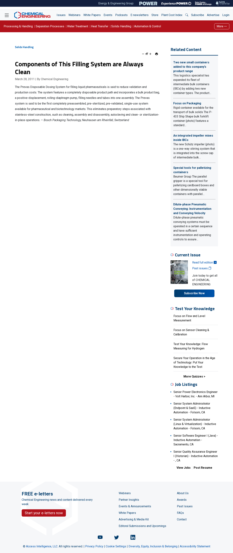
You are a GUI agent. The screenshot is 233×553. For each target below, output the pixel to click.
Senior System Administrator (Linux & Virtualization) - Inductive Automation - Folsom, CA (194, 424)
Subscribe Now (194, 293)
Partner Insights (129, 499)
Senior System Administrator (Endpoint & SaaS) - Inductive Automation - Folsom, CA (191, 408)
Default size (146, 54)
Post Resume (203, 467)
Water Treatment (77, 26)
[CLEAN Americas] (223, 3)
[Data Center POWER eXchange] (203, 3)
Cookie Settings (116, 546)
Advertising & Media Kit (134, 519)
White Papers (92, 15)
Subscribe (197, 15)
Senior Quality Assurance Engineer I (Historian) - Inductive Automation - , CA (195, 456)
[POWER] (148, 3)
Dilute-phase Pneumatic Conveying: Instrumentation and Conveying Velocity (192, 209)
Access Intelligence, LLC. (42, 546)
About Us (183, 493)
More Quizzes (193, 376)
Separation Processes (50, 26)
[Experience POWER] (176, 3)
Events (108, 15)
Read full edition (203, 262)
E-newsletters (140, 15)
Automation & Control (147, 26)
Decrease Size (143, 54)
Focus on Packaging (187, 103)
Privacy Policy (94, 546)
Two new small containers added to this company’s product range (191, 67)
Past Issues (185, 506)
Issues (61, 15)
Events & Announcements (135, 506)
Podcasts (121, 15)
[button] (187, 15)
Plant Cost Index (171, 15)
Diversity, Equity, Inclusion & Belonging (153, 546)
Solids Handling (121, 26)
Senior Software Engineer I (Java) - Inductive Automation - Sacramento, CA (195, 440)
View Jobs (184, 467)
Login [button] (225, 15)
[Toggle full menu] (6, 15)
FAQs (180, 513)
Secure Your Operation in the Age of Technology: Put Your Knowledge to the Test (194, 362)
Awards (182, 499)
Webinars (74, 15)
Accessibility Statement (195, 546)
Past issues (200, 268)
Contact (182, 519)
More (220, 26)
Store (154, 15)
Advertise (213, 15)
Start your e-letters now (44, 513)
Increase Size (150, 54)
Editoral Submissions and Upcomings (142, 526)
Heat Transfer (99, 26)
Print (156, 54)
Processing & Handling (18, 26)
